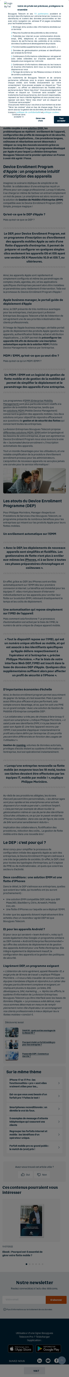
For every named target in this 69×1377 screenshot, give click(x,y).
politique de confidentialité (28, 112)
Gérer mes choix (40, 119)
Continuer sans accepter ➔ (18, 115)
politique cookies (51, 112)
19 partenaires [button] (41, 13)
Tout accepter (61, 119)
